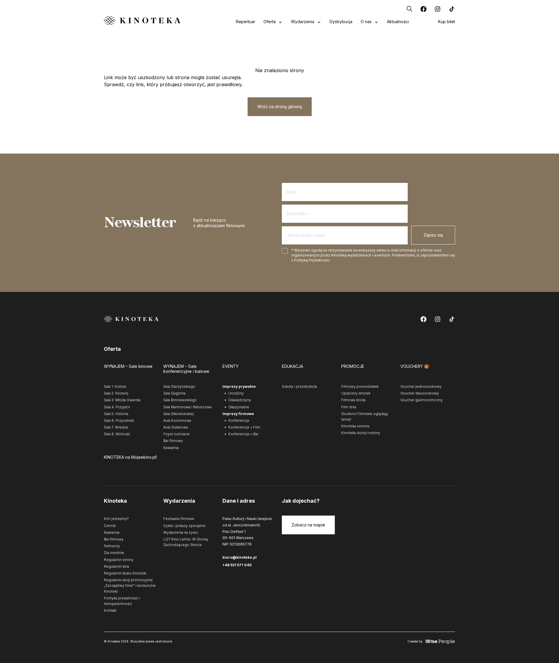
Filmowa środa (353, 400)
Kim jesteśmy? (116, 518)
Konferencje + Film (244, 427)
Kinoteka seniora (355, 426)
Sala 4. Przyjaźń (117, 407)
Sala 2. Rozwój (116, 393)
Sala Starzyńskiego (179, 386)
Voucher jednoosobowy (421, 386)
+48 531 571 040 (237, 565)
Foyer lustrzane (176, 434)
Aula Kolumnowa (177, 420)
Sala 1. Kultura (115, 386)
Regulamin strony (118, 559)
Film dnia (348, 407)
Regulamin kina (116, 566)
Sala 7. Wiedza (116, 427)
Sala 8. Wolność (117, 434)
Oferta (269, 21)
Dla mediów (114, 552)
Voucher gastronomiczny (421, 400)
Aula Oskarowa (175, 427)
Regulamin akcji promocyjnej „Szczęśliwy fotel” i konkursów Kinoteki (130, 585)
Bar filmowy (173, 440)
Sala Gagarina (174, 393)
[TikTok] (451, 8)
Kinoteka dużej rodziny (360, 433)
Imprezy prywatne (239, 386)
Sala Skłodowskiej (178, 414)
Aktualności (398, 21)
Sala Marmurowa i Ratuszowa (187, 407)
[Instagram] (437, 8)
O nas (366, 21)
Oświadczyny (239, 400)
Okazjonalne (238, 407)
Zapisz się (433, 234)
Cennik (110, 525)
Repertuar (245, 21)
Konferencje (238, 420)
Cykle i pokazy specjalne (184, 525)
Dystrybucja (341, 21)
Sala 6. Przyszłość (119, 420)
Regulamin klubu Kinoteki (125, 573)
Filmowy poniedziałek (359, 386)
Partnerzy (112, 546)
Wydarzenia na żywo (180, 532)
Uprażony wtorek (355, 393)
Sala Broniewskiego (180, 400)
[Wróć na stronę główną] (142, 20)
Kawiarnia (171, 448)
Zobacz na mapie (308, 524)
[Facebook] (423, 8)
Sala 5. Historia (116, 414)
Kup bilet (446, 21)
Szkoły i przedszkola (299, 386)
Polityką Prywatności (312, 260)
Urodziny (236, 393)
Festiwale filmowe (178, 518)
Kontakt (110, 610)
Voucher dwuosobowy (419, 393)
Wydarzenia (302, 21)
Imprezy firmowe (238, 414)
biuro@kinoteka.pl (239, 557)
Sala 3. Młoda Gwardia (122, 400)
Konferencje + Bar (243, 434)
